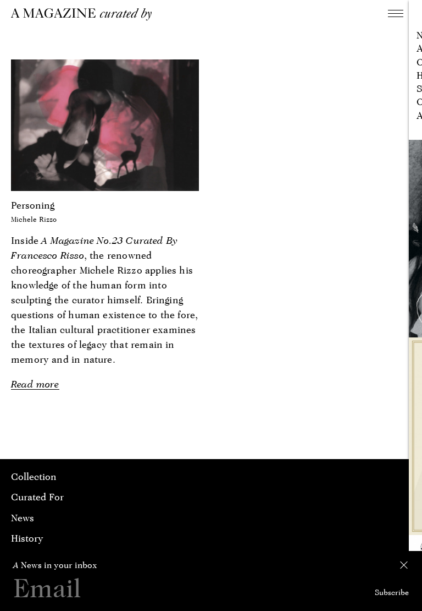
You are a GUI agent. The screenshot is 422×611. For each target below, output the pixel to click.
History (27, 538)
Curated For (37, 497)
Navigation (395, 13)
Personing (32, 205)
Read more (35, 384)
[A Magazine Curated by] (85, 14)
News (22, 517)
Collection (34, 476)
